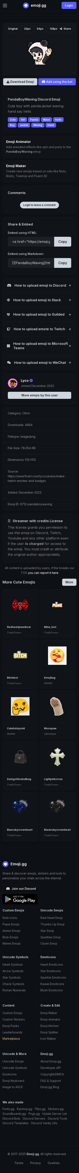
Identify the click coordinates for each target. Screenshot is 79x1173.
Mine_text (50, 627)
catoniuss (50, 733)
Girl (23, 119)
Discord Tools (57, 1118)
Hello (58, 119)
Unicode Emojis (13, 1061)
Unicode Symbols (15, 1068)
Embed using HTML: (22, 232)
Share (67, 28)
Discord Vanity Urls (44, 1123)
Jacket (24, 125)
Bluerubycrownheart (19, 829)
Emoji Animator (50, 1019)
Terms (18, 1163)
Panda (34, 119)
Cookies (54, 1163)
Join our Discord (23, 888)
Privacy (35, 1163)
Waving (37, 125)
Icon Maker (48, 1038)
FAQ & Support (50, 1080)
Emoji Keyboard (13, 1080)
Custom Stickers (14, 1019)
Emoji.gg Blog (49, 1087)
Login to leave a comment (39, 205)
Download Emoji (21, 81)
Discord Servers (34, 1118)
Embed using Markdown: (26, 254)
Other (26, 413)
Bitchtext (12, 677)
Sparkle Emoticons (53, 977)
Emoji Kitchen (49, 1026)
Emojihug (49, 677)
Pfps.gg (40, 1109)
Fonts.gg (8, 1109)
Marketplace (11, 1038)
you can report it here (43, 573)
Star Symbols (12, 977)
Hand (50, 125)
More (69, 582)
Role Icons (10, 918)
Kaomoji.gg (24, 1109)
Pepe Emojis (11, 924)
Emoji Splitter (49, 1032)
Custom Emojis (12, 1013)
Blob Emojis (10, 937)
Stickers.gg (56, 1109)
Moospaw (50, 728)
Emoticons (10, 1074)
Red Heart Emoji (51, 918)
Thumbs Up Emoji (52, 924)
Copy (62, 241)
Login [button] (69, 5)
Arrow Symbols (13, 971)
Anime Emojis (11, 930)
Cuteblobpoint (16, 728)
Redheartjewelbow (19, 627)
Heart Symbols (13, 964)
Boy (12, 125)
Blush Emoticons (51, 990)
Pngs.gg (34, 1113)
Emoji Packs (11, 1026)
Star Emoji (47, 930)
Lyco (25, 380)
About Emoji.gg (50, 1061)
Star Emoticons (50, 971)
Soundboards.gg (14, 1113)
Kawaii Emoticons (52, 984)
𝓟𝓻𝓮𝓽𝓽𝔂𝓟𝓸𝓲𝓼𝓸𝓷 (14, 632)
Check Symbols (13, 984)
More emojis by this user (39, 395)
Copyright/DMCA (52, 1074)
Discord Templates (16, 1123)
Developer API (50, 1068)
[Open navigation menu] (5, 5)
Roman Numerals (14, 990)
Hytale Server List (54, 1113)
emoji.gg (38, 5)
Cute (13, 119)
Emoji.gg (18, 864)
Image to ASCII (13, 1087)
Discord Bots (11, 1118)
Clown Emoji (48, 943)
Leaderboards (12, 1032)
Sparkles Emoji (50, 937)
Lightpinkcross (53, 779)
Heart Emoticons (51, 964)
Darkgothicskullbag (19, 779)
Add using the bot (59, 81)
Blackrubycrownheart (57, 829)
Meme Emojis (12, 943)
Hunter (48, 683)
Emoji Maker (48, 1013)
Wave (46, 119)
